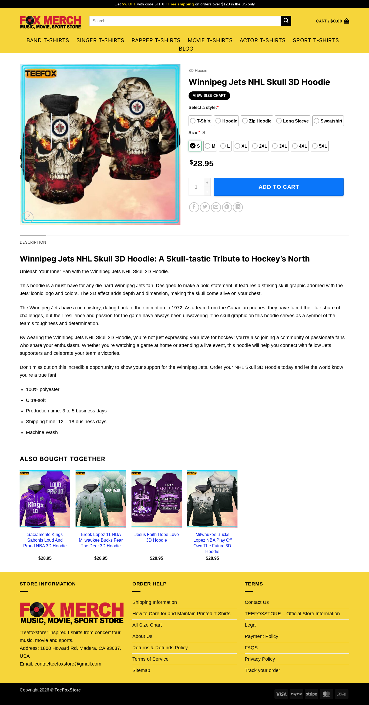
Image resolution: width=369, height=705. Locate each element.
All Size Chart (147, 625)
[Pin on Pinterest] (227, 207)
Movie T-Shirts (210, 40)
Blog (186, 48)
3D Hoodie (198, 70)
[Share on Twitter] (205, 207)
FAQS (251, 647)
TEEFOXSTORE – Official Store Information (292, 613)
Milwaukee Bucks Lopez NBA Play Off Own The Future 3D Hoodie (212, 543)
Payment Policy (261, 636)
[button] (332, 21)
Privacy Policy (260, 659)
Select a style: (204, 107)
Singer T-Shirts (100, 40)
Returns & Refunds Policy (160, 647)
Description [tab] (33, 242)
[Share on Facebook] (194, 207)
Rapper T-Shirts (156, 40)
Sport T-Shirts (316, 40)
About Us (142, 636)
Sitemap (141, 670)
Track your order (262, 670)
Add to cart (279, 187)
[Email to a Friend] (216, 207)
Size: (194, 132)
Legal (251, 625)
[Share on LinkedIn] (238, 207)
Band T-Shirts (47, 40)
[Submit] (286, 21)
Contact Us (257, 602)
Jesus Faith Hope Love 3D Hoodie (157, 537)
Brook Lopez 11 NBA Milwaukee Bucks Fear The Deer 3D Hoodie (101, 540)
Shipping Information (154, 602)
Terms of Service (150, 659)
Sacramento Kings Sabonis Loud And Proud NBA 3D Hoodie (45, 540)
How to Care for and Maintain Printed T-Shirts (181, 613)
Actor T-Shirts (263, 40)
